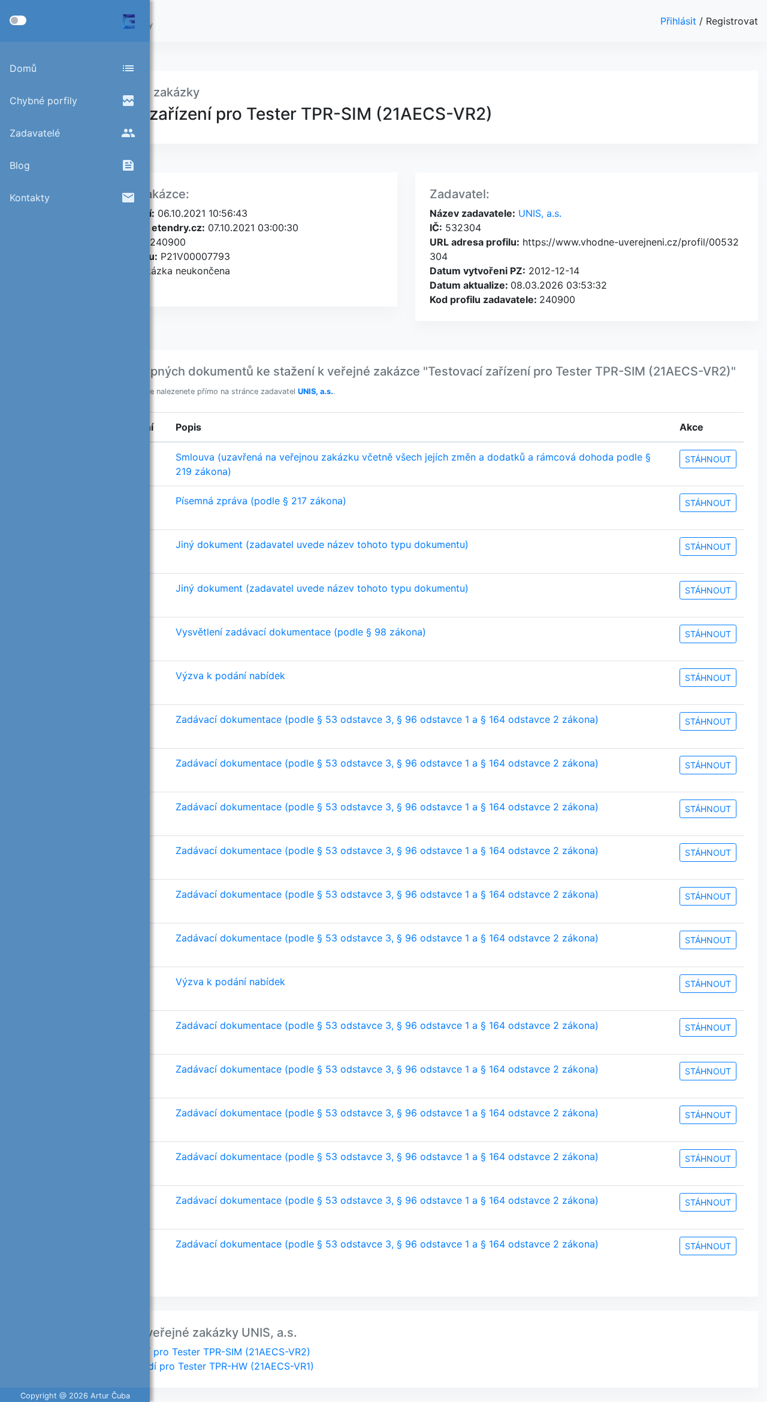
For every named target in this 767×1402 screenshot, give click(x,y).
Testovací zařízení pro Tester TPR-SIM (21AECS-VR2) (189, 1352)
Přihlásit (679, 21)
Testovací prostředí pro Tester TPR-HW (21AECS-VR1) (191, 1366)
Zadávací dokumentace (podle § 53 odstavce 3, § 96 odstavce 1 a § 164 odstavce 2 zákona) (387, 719)
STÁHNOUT (708, 459)
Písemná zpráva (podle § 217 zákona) (261, 501)
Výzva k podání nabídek (230, 676)
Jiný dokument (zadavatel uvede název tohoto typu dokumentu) (322, 544)
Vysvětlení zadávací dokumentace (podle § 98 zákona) (301, 632)
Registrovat (732, 21)
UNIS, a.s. (538, 213)
